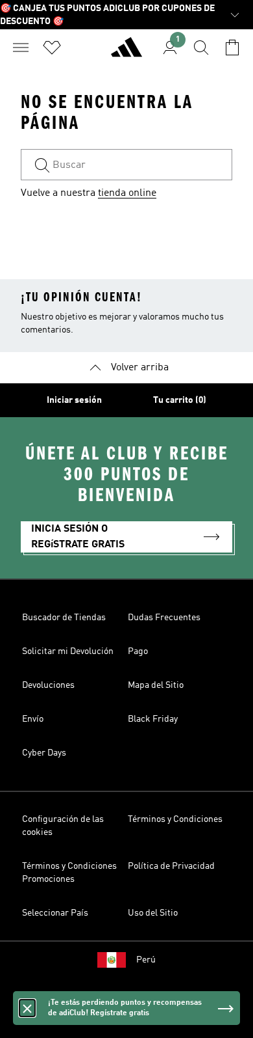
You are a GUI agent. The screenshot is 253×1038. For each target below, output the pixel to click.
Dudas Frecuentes (164, 617)
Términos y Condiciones (175, 819)
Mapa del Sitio (156, 685)
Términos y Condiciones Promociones (69, 873)
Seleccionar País (55, 913)
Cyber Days (44, 753)
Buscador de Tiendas (64, 617)
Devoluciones (48, 685)
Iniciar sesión (74, 400)
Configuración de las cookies (63, 826)
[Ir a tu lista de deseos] (51, 47)
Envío (32, 719)
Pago (138, 651)
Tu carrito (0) (179, 400)
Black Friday (153, 719)
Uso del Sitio (153, 913)
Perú (146, 959)
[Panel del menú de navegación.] (20, 47)
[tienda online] (126, 52)
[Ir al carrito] (232, 47)
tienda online (127, 193)
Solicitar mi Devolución (68, 651)
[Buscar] (201, 47)
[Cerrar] (27, 1008)
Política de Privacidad (171, 866)
